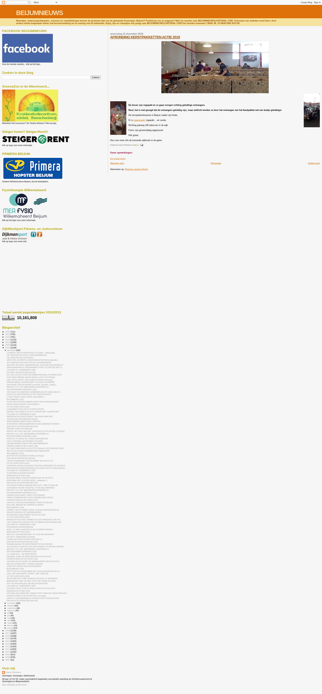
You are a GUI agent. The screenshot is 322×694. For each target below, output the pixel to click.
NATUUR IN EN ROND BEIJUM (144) (22, 483)
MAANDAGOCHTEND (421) (18, 591)
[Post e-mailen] (141, 145)
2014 (7, 641)
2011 (7, 649)
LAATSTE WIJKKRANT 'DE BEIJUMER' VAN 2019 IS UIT (30, 461)
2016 (7, 636)
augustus (11, 610)
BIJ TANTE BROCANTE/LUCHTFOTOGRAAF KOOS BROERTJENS (35, 448)
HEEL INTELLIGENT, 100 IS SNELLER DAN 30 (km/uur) (30, 380)
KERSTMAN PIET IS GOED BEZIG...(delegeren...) (27, 480)
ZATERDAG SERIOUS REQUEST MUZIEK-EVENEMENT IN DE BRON (36, 466)
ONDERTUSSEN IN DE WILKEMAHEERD (24, 512)
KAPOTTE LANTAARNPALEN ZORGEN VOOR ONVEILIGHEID (33, 598)
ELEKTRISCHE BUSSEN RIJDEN (20, 473)
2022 (7, 340)
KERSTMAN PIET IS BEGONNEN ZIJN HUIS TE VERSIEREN (32, 578)
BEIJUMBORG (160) (15, 453)
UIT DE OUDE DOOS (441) (18, 463)
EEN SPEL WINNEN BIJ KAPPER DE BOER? (25, 505)
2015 (7, 638)
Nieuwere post (117, 163)
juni (8, 616)
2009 (7, 654)
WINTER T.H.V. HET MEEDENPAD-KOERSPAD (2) (28, 490)
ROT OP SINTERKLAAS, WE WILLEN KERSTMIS (27, 583)
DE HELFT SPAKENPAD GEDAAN (21, 537)
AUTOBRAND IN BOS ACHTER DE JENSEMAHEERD (29, 363)
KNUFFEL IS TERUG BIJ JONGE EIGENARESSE (27, 439)
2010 (7, 652)
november (11, 603)
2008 (7, 657)
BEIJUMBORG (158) (15, 569)
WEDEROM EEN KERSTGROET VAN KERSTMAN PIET (30, 416)
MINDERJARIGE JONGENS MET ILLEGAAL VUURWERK (31, 382)
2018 (7, 630)
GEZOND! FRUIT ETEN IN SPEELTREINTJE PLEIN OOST (31, 588)
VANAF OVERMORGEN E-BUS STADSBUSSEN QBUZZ (30, 497)
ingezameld (139, 120)
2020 (7, 345)
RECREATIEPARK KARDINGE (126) (22, 551)
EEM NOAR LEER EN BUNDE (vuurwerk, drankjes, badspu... (32, 385)
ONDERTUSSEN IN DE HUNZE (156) (22, 559)
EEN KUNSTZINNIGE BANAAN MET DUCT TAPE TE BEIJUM (32, 485)
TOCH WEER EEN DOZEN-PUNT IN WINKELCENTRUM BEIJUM (34, 522)
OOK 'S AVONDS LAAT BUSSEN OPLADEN (25, 441)
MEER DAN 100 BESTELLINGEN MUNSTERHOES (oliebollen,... (33, 360)
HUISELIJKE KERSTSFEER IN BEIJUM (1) (24, 539)
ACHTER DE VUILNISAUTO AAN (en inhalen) (25, 456)
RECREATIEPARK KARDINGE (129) (22, 389)
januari (10, 628)
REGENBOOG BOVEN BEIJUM (20, 527)
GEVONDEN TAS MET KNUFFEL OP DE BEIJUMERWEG (31, 488)
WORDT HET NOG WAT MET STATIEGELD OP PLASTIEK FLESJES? (36, 431)
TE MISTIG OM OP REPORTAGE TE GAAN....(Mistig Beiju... (31, 353)
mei (9, 618)
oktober (10, 606)
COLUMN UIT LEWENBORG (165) (21, 586)
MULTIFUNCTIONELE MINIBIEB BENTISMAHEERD (28, 451)
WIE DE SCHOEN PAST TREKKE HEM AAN (25, 564)
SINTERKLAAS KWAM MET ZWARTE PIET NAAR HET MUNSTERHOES (37, 593)
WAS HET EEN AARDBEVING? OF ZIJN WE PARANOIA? (30, 534)
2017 (7, 633)
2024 (7, 334)
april (9, 620)
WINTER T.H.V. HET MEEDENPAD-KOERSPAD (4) (28, 387)
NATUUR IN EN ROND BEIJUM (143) (22, 542)
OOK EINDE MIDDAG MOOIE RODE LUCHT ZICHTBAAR (31, 377)
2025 (7, 332)
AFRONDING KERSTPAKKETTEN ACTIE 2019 (145, 37)
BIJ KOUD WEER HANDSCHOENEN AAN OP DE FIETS (30, 478)
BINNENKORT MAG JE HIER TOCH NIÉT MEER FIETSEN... (32, 581)
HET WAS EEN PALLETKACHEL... (21, 358)
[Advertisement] (17, 260)
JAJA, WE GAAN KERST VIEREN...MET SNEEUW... (28, 574)
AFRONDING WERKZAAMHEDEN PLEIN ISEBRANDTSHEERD (33, 424)
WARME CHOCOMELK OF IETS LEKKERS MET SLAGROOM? (33, 412)
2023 (7, 337)
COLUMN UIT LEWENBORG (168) (21, 414)
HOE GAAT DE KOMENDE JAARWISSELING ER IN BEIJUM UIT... (34, 392)
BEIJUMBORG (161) (15, 399)
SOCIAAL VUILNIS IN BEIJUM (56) (21, 372)
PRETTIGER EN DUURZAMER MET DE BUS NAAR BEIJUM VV (33, 571)
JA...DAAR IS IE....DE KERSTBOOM (22, 554)
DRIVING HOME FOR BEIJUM (19, 429)
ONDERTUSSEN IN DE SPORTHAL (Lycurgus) (26, 596)
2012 (7, 646)
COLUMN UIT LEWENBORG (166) (21, 524)
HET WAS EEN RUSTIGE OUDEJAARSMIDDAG (27, 355)
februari (10, 625)
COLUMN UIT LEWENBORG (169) (21, 370)
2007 (7, 660)
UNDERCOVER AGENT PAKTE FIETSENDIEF (26, 495)
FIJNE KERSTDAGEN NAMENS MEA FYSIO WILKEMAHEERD (33, 402)
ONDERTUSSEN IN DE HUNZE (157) (22, 500)
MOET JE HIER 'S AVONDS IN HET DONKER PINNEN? (30, 530)
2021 (7, 342)
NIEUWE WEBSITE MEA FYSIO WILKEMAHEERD (27, 443)
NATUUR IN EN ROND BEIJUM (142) (22, 601)
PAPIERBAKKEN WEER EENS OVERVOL (24, 421)
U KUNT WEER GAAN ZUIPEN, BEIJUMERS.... (26, 397)
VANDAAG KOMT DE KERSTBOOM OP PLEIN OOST (29, 557)
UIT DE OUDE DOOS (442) (18, 407)
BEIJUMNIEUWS (39, 12)
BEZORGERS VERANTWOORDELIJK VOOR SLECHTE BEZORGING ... (37, 468)
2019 (7, 348)
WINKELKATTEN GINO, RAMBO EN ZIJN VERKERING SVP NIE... (34, 520)
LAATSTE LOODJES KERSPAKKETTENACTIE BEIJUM (29, 503)
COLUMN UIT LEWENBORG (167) (21, 470)
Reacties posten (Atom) (136, 169)
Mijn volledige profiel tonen (14, 685)
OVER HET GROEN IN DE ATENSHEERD (24, 566)
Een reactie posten (117, 159)
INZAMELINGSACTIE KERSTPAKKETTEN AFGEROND (29, 544)
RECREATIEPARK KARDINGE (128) (22, 436)
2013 (7, 644)
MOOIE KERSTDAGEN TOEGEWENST (23, 404)
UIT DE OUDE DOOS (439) (18, 576)
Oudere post (314, 163)
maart (9, 623)
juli (8, 613)
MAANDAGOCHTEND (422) (18, 532)
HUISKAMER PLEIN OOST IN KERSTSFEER (25, 409)
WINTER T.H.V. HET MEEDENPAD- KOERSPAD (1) (28, 549)
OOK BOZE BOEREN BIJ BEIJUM (21, 458)
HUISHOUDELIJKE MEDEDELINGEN (22, 419)
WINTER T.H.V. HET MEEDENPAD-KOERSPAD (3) (28, 434)
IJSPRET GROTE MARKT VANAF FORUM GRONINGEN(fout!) (33, 510)
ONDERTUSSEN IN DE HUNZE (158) (22, 446)
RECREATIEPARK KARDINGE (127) (22, 493)
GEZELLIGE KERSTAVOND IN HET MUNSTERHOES (29, 394)
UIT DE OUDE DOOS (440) (18, 517)
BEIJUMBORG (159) (15, 507)
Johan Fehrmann (13, 672)
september (11, 608)
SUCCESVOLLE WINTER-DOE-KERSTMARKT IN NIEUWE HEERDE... (36, 547)
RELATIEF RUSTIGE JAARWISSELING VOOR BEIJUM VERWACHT (35, 365)
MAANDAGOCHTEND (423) (18, 476)
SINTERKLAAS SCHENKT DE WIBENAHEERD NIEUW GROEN (33, 561)
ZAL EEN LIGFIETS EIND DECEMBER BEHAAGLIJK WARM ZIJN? (34, 375)
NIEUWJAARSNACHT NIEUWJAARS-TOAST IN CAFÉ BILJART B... (35, 367)
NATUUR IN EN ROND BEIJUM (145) (22, 426)
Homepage (216, 163)
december (11, 350)
